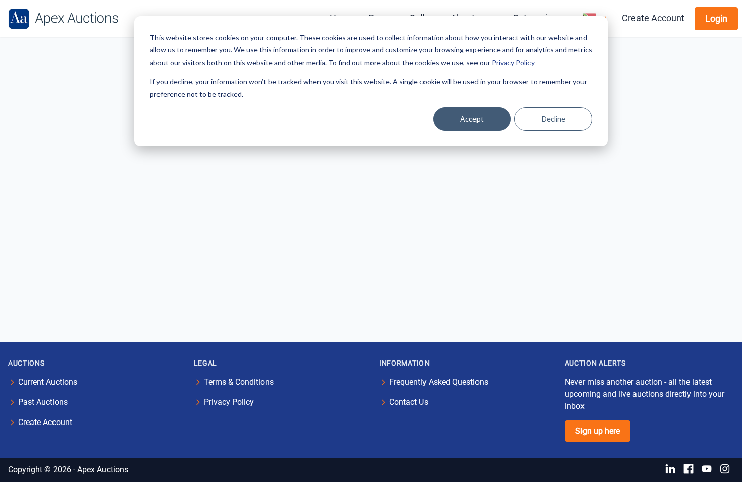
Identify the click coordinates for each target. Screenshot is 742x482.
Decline (553, 118)
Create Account (653, 18)
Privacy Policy (513, 62)
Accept (472, 118)
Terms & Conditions (239, 382)
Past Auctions (43, 402)
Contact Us (408, 402)
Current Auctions (47, 382)
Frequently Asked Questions (438, 382)
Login (716, 18)
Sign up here (597, 431)
